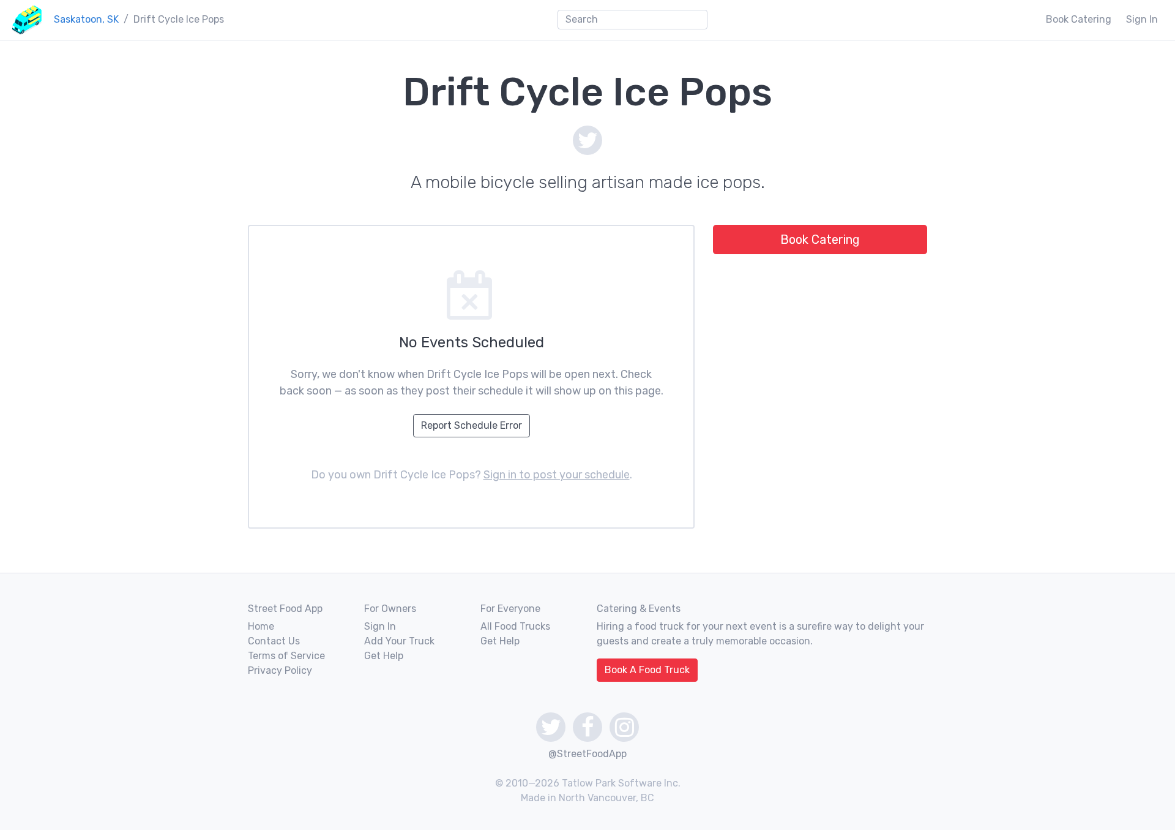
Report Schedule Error (471, 425)
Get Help (383, 656)
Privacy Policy (280, 670)
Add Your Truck (399, 641)
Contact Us (274, 641)
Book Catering (1078, 19)
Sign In (1142, 19)
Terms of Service (286, 656)
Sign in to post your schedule (556, 474)
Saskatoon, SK (86, 19)
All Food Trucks (515, 626)
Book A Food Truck (647, 670)
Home (261, 626)
